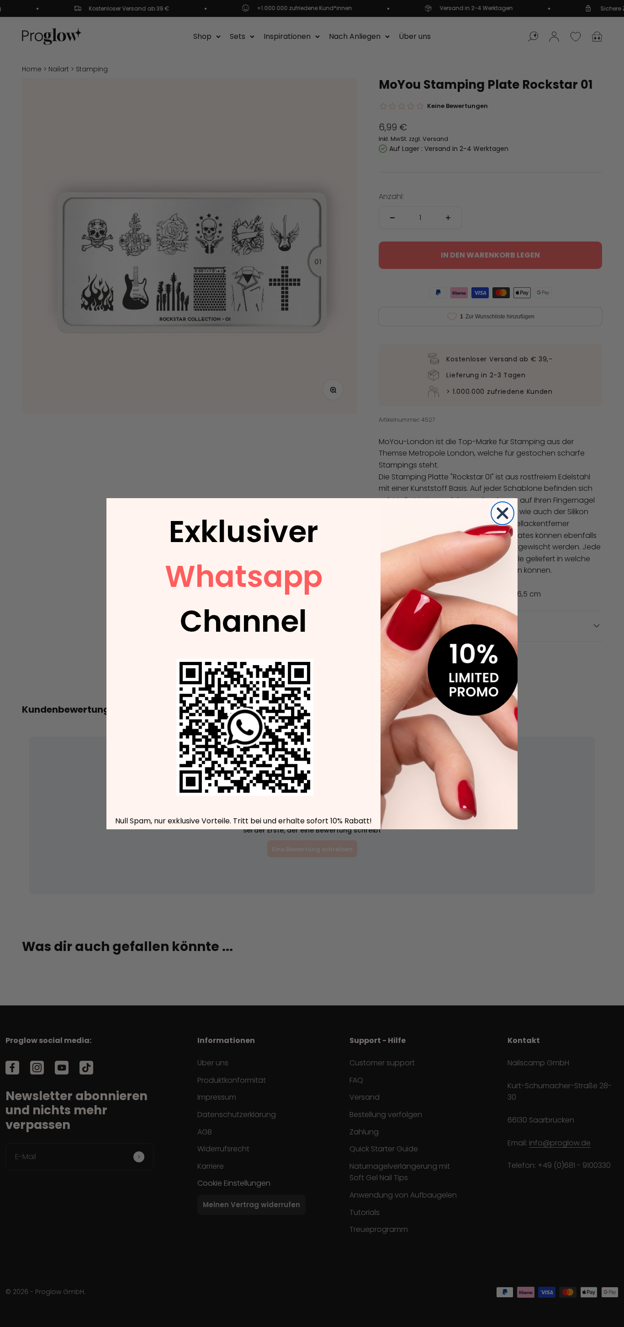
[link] (244, 727)
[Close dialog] (502, 513)
